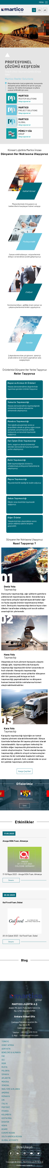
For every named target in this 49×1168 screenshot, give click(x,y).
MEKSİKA (5, 1081)
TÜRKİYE (5, 1041)
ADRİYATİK (6, 1049)
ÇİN (3, 1100)
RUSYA (4, 1067)
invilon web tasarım (24, 1165)
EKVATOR (5, 1122)
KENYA (4, 1125)
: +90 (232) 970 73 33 (25, 1032)
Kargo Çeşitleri (24, 771)
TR (34, 10)
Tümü (24, 806)
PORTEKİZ (6, 1107)
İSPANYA (5, 1074)
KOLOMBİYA (6, 1114)
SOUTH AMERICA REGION (12, 1136)
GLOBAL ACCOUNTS (10, 1140)
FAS (3, 1056)
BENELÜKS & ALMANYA (11, 1052)
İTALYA (5, 1103)
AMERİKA (5, 1092)
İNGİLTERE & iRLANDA (11, 1089)
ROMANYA (6, 1096)
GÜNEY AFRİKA (8, 1045)
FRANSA (5, 1111)
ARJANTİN (6, 1078)
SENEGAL (5, 1085)
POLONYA (5, 1070)
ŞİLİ (3, 1059)
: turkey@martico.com (25, 1035)
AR (45, 10)
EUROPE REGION (8, 1133)
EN (39, 10)
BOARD (4, 1129)
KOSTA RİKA (6, 1118)
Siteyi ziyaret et (24, 101)
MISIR (4, 1063)
